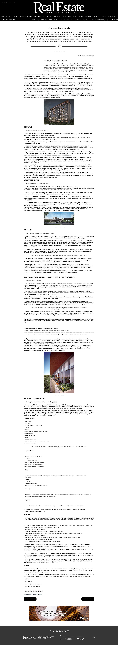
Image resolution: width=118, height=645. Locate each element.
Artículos (39, 594)
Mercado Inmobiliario (28, 594)
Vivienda (35, 594)
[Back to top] (93, 637)
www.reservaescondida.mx (32, 586)
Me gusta (81, 55)
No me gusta (89, 55)
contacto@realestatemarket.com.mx (44, 637)
